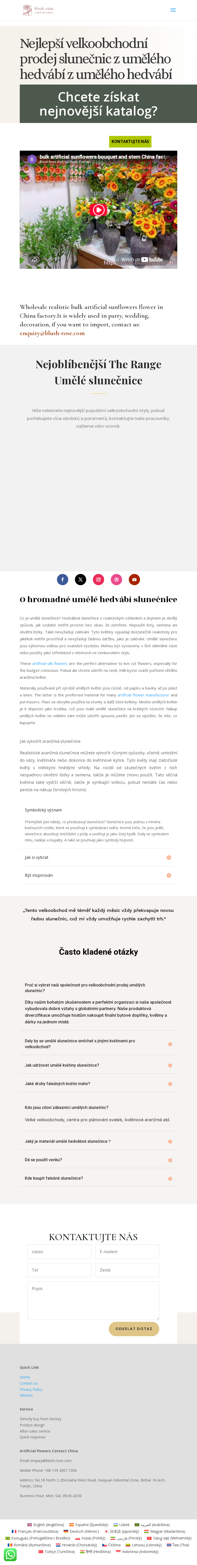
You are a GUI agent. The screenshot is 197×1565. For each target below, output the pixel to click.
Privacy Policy (31, 1389)
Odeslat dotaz (134, 1328)
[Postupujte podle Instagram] (98, 579)
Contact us (29, 1383)
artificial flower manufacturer (143, 694)
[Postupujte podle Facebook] (62, 579)
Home (25, 1377)
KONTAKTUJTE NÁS (130, 141)
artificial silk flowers (50, 663)
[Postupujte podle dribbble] (116, 579)
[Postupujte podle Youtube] (134, 579)
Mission (26, 1395)
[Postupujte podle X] (80, 579)
